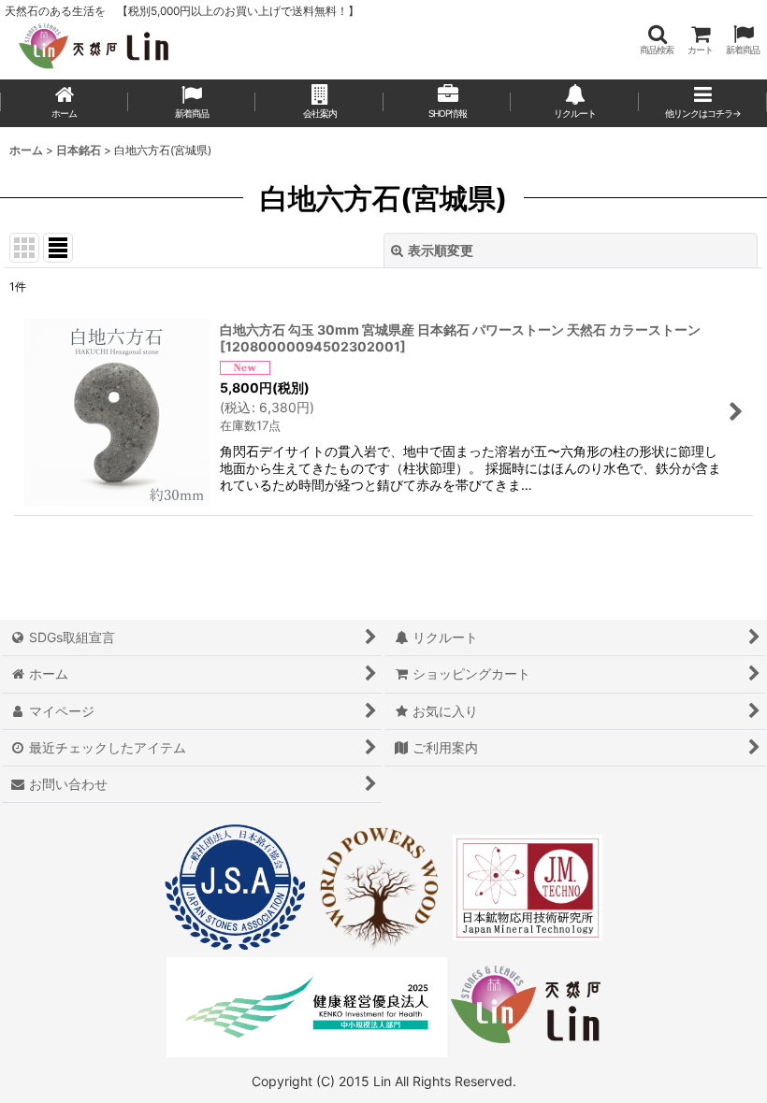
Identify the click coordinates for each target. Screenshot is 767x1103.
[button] (656, 39)
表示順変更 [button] (440, 250)
